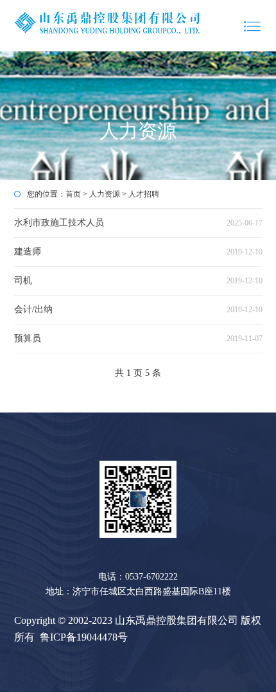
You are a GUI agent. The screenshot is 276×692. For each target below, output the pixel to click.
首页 (73, 194)
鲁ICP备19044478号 (84, 637)
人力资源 (104, 194)
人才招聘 (143, 194)
